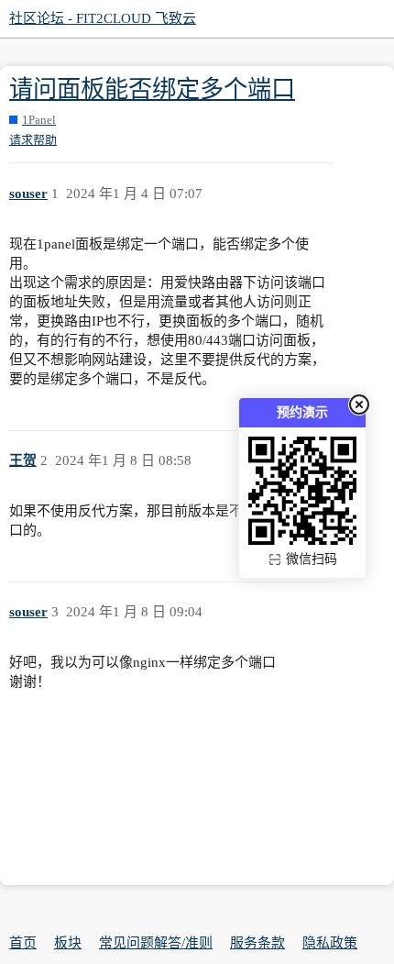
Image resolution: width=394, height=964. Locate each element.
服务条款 (257, 943)
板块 (68, 943)
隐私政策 (329, 943)
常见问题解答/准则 (156, 943)
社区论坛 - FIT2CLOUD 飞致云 (102, 18)
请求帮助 (33, 140)
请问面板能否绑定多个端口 (152, 89)
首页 (23, 943)
